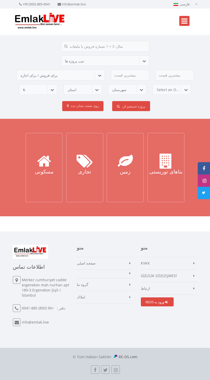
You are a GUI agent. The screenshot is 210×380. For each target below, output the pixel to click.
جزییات (44, 173)
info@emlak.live (74, 4)
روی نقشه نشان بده (84, 105)
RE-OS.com (128, 356)
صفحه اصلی (86, 263)
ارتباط (145, 288)
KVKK (145, 263)
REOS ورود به (155, 302)
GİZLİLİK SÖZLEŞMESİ (159, 275)
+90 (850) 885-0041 (36, 4)
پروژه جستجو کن (133, 106)
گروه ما (82, 284)
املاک (81, 297)
